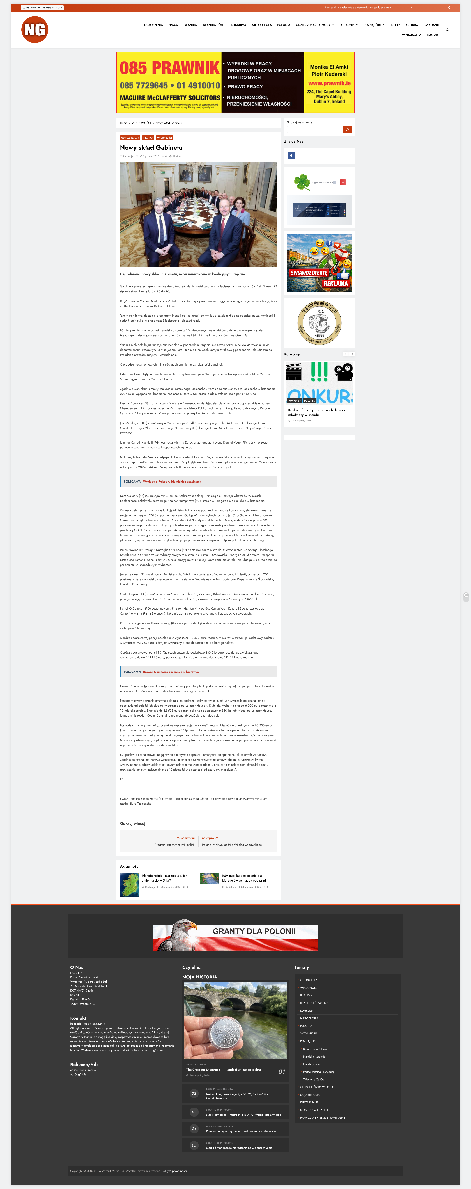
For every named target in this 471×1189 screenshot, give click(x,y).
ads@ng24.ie (78, 1074)
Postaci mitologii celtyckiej (318, 1072)
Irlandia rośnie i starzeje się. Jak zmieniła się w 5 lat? (164, 878)
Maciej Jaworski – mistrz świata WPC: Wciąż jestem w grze (243, 1115)
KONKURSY (238, 25)
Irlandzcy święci (312, 1064)
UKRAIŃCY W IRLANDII (314, 1110)
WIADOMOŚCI (164, 137)
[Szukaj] (347, 129)
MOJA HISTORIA (225, 1089)
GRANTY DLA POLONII (301, 401)
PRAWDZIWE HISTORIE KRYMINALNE (322, 1118)
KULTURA (412, 25)
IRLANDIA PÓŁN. (213, 25)
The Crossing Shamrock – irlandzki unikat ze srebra (223, 1069)
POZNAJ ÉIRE (373, 25)
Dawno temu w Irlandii (316, 1049)
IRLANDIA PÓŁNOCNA (314, 1003)
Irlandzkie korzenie (314, 1057)
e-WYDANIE (432, 25)
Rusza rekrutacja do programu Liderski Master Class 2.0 (317, 412)
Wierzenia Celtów (313, 1079)
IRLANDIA (190, 25)
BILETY (395, 25)
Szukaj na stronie (299, 122)
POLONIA (283, 25)
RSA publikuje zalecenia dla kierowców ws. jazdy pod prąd (244, 878)
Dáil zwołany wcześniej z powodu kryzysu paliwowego (360, 7)
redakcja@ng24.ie (94, 1023)
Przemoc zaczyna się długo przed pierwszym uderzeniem (241, 1131)
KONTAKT (433, 35)
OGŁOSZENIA (153, 25)
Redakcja (128, 156)
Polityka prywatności (174, 1171)
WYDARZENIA (411, 35)
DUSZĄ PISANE (309, 1102)
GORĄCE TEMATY (130, 137)
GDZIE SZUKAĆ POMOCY (313, 25)
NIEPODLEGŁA (262, 25)
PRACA (173, 25)
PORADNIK (347, 25)
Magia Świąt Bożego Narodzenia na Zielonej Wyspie (239, 1148)
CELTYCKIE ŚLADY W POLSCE (317, 1087)
